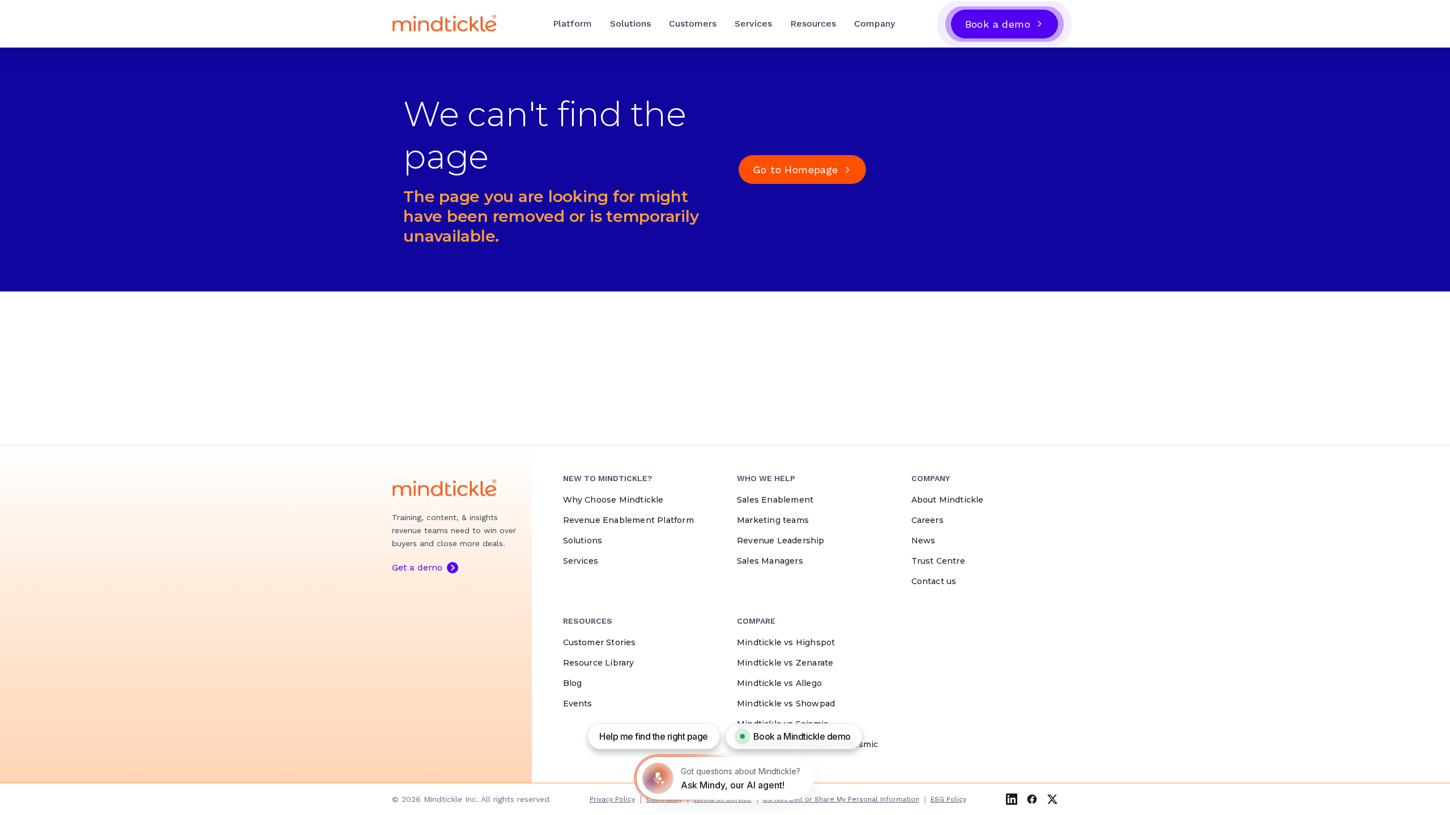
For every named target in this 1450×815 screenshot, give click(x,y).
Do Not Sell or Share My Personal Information (841, 799)
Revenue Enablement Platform (628, 520)
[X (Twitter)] (1052, 799)
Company (874, 23)
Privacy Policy (612, 799)
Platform (572, 23)
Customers (693, 23)
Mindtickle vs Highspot (786, 642)
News (923, 540)
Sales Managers (770, 561)
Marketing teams (773, 520)
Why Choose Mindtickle (613, 500)
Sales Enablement (775, 500)
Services (753, 23)
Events (577, 703)
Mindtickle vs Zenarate (785, 663)
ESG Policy (948, 799)
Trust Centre (938, 561)
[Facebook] (1032, 799)
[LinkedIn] (1011, 799)
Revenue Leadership (781, 540)
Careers (927, 520)
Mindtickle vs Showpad (786, 703)
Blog (572, 683)
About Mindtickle (947, 500)
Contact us (934, 581)
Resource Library (598, 663)
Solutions (630, 23)
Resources (813, 23)
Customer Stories (599, 642)
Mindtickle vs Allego (779, 683)
